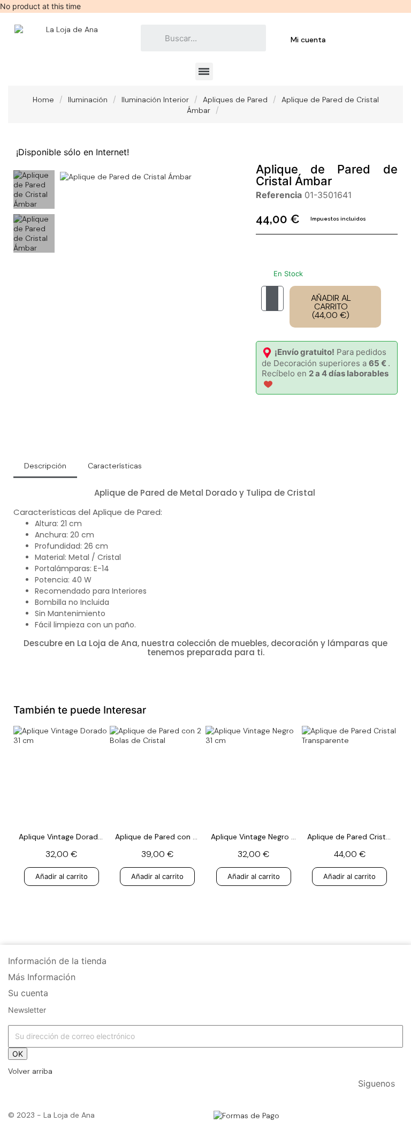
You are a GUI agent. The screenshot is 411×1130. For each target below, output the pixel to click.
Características (115, 466)
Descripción (45, 466)
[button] (69, 176)
